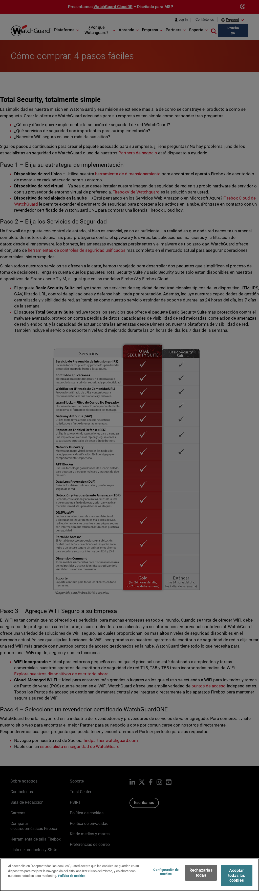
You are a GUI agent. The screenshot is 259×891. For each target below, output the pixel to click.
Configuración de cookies (166, 872)
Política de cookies (71, 876)
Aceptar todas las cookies (236, 875)
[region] (129, 874)
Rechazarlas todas (200, 872)
